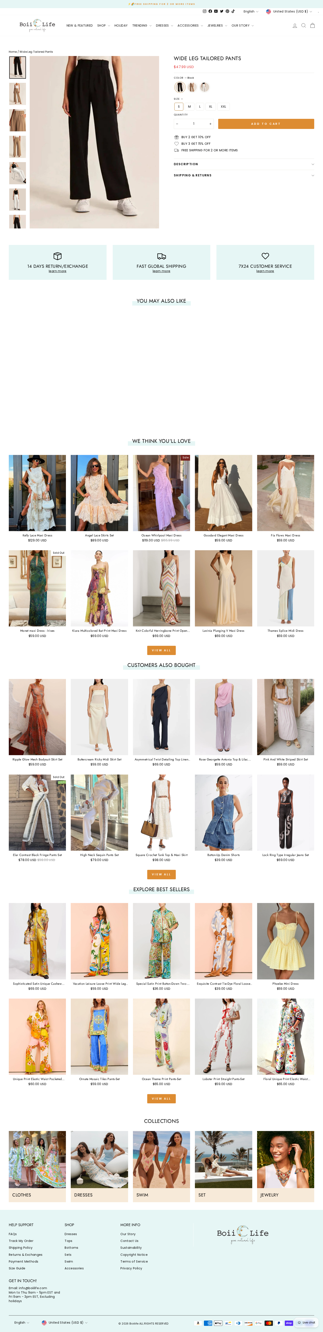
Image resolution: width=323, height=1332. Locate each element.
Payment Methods (23, 1261)
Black (180, 87)
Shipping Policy (21, 1247)
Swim (69, 1261)
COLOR (184, 78)
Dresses (71, 1234)
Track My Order (21, 1241)
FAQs (13, 1234)
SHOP (102, 25)
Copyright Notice (134, 1254)
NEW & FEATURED (80, 25)
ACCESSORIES (189, 25)
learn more (58, 271)
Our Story (128, 1234)
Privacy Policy (131, 1268)
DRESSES (163, 25)
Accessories (74, 1268)
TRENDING (140, 25)
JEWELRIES (215, 25)
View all (161, 650)
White (204, 87)
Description (186, 164)
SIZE (178, 99)
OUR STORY (241, 25)
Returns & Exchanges (26, 1254)
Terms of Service (134, 1261)
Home (13, 52)
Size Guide (17, 1268)
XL (210, 106)
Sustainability (131, 1247)
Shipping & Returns (193, 175)
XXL (223, 106)
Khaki (192, 87)
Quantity (181, 114)
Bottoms (71, 1247)
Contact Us (129, 1241)
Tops (68, 1241)
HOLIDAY (121, 25)
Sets (68, 1254)
